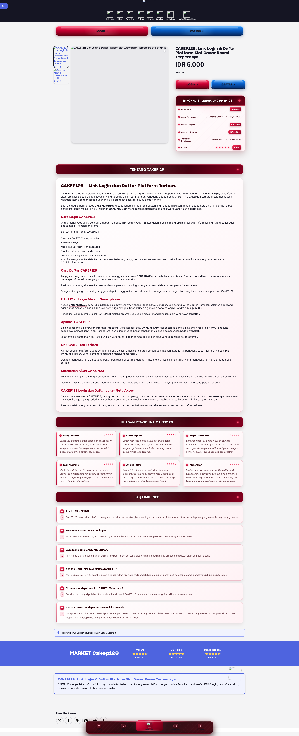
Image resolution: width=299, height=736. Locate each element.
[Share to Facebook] (68, 720)
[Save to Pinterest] (86, 720)
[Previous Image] (73, 95)
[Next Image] (165, 95)
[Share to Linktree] (77, 720)
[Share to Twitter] (60, 720)
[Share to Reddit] (94, 720)
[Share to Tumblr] (103, 720)
